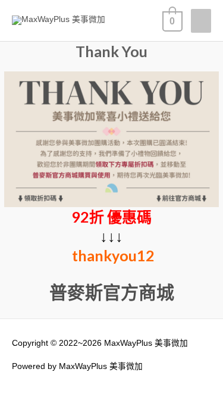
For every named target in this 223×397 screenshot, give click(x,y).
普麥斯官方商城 (111, 291)
